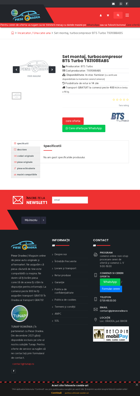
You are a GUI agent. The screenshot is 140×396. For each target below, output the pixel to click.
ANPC (58, 314)
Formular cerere (111, 289)
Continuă (56, 393)
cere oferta (73, 121)
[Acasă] (12, 32)
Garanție (59, 282)
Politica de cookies (65, 300)
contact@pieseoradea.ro (114, 311)
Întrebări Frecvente (65, 261)
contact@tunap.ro (23, 364)
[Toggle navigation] (127, 16)
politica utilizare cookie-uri (77, 393)
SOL (57, 321)
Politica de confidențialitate (64, 291)
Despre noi (61, 254)
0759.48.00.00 (108, 301)
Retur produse (63, 275)
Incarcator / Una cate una (34, 33)
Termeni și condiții (65, 307)
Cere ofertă (132, 25)
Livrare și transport (65, 268)
